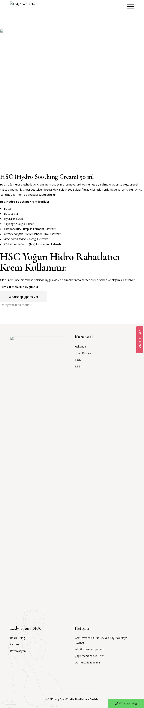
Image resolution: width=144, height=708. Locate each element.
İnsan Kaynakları (84, 353)
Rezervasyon (18, 651)
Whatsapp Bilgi (128, 703)
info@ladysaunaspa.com (89, 649)
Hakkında (80, 346)
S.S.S (77, 366)
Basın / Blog (17, 638)
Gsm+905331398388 (87, 662)
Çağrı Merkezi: (84, 656)
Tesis (78, 359)
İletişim (14, 644)
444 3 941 (99, 656)
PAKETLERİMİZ (140, 340)
